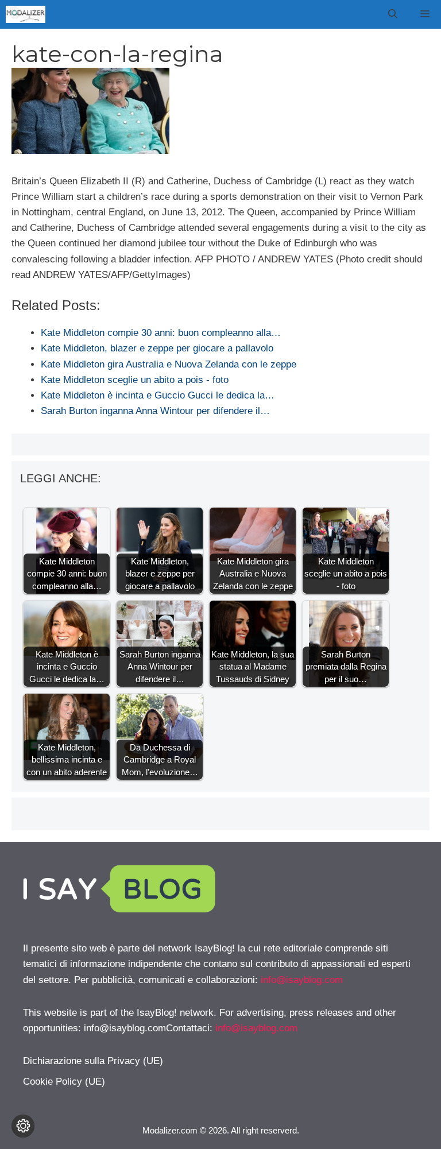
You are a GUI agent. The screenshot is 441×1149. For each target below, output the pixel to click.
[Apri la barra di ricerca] (393, 14)
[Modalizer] (25, 14)
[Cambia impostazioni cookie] (22, 1126)
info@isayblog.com (302, 979)
